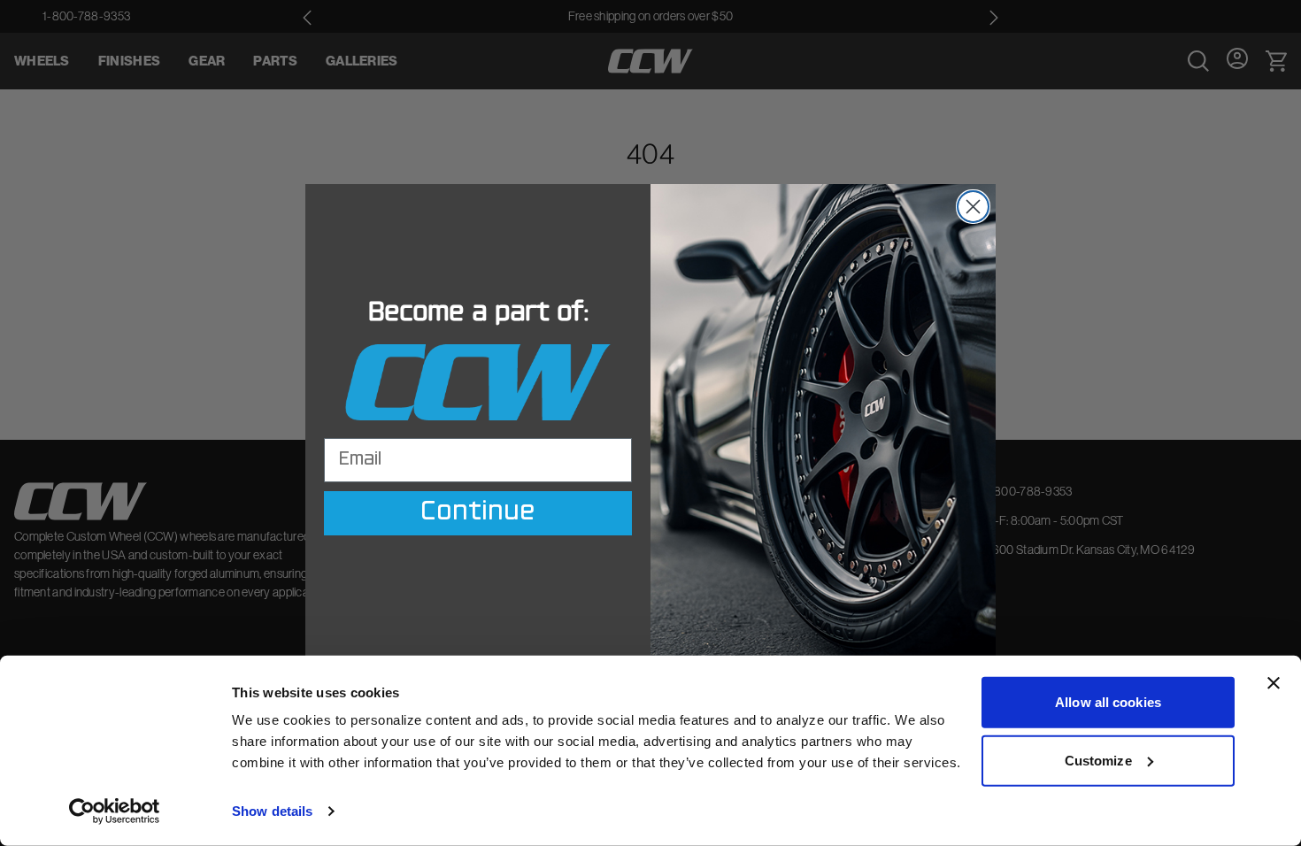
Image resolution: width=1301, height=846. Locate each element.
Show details (272, 811)
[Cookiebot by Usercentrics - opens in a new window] (114, 811)
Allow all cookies (1108, 702)
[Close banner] (1273, 683)
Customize (1098, 759)
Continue (477, 513)
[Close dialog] (973, 206)
